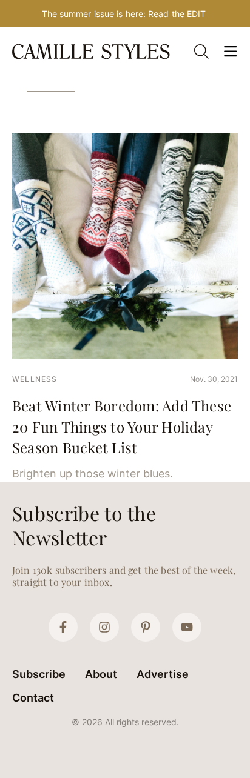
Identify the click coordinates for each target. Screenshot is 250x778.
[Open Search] (201, 51)
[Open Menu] (230, 51)
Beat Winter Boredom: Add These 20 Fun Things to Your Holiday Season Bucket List (121, 426)
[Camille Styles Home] (92, 51)
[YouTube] (186, 627)
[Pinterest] (145, 627)
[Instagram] (104, 627)
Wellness (35, 379)
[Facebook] (63, 627)
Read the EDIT (177, 13)
